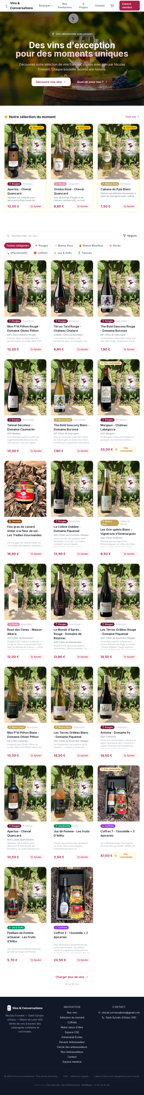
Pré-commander (126, 449)
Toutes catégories (17, 245)
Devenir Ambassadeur (72, 1042)
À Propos (83, 5)
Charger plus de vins (69, 977)
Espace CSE (72, 1032)
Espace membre (127, 5)
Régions (132, 235)
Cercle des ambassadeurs (72, 1046)
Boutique (44, 5)
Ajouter (37, 206)
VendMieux (86, 1085)
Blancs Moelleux (91, 245)
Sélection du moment (72, 1017)
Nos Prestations (65, 5)
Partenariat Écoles (72, 1037)
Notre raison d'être (72, 1027)
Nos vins (72, 1012)
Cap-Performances (70, 1085)
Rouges (41, 245)
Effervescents (17, 252)
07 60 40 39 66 (101, 1085)
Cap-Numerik (53, 1085)
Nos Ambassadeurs (72, 1051)
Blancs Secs (63, 245)
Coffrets (41, 252)
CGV (65, 1076)
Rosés (115, 245)
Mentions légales (80, 1076)
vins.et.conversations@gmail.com (121, 1012)
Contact (100, 5)
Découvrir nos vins (49, 82)
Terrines (85, 252)
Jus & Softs (63, 252)
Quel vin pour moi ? (90, 82)
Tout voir (130, 116)
